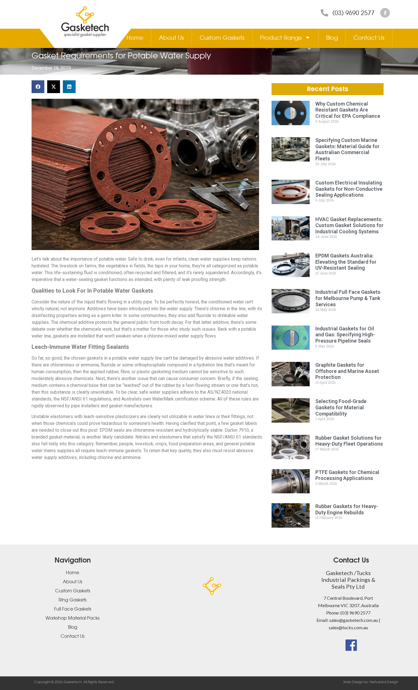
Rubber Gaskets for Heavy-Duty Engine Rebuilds (346, 509)
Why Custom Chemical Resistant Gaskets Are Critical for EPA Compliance (347, 110)
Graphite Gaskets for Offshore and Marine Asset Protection (347, 371)
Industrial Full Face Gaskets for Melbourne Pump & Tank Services (347, 298)
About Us (171, 37)
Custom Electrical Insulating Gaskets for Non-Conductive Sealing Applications (348, 189)
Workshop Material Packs (72, 617)
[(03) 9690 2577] (324, 12)
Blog (332, 37)
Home (135, 37)
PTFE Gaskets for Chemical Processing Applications (347, 475)
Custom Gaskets (222, 37)
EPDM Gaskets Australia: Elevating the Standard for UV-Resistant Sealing (345, 262)
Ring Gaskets (72, 599)
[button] (38, 86)
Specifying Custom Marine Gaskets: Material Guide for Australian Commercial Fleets (347, 149)
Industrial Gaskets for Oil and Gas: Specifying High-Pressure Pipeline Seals (345, 335)
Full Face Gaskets (72, 608)
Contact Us (368, 37)
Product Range (281, 37)
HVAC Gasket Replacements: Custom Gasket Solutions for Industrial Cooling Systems (349, 225)
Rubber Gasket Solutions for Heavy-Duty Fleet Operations (349, 441)
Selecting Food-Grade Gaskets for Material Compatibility (341, 407)
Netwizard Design (383, 681)
